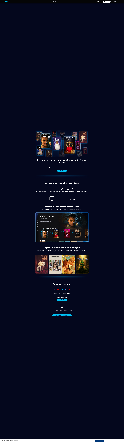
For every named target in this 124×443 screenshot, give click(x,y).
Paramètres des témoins (90, 440)
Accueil (50, 1)
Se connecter (62, 299)
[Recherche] (101, 1)
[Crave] (7, 1)
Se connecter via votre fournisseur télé (62, 315)
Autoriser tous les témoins (99, 440)
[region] (62, 441)
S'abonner (106, 1)
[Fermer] (122, 441)
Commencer (62, 170)
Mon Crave (55, 1)
